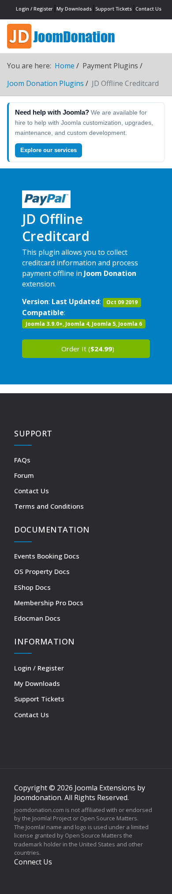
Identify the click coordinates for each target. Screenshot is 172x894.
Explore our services (48, 150)
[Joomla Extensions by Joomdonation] (62, 35)
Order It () (87, 348)
